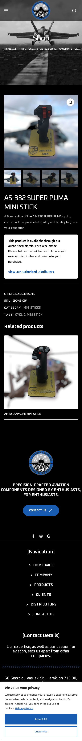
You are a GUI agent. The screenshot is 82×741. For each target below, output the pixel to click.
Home (7, 49)
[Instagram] (41, 536)
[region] (41, 711)
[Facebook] (33, 536)
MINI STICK (34, 314)
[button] (74, 11)
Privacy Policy (24, 708)
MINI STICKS (25, 49)
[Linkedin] (48, 536)
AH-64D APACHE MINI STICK (22, 413)
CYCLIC (20, 314)
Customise (41, 731)
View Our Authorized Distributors (31, 271)
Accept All (41, 719)
